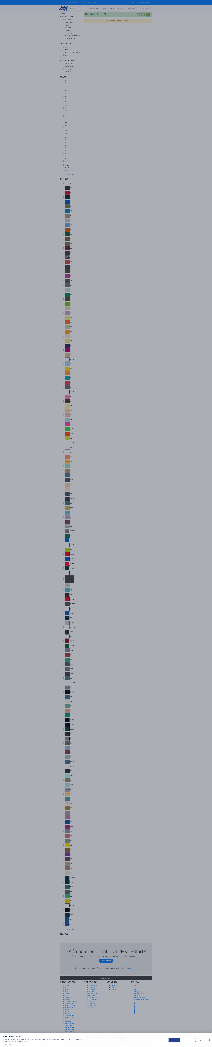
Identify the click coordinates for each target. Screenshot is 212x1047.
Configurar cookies (202, 1040)
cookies (23, 1044)
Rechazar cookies (188, 1040)
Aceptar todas (174, 1040)
